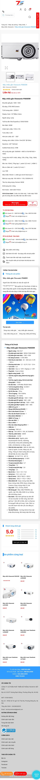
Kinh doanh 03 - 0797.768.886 (14, 228)
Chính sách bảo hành (7, 745)
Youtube (3, 767)
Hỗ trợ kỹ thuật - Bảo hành (11, 236)
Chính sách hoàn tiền (7, 719)
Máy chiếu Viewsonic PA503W (11, 576)
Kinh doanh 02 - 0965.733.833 (14, 221)
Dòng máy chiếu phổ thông (27, 334)
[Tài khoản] (21, 9)
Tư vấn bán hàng (8, 210)
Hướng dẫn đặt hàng (7, 716)
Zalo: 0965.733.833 (30, 221)
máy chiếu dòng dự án (10, 334)
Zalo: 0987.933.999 (30, 213)
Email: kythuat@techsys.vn (19, 242)
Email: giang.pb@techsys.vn (19, 223)
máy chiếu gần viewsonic (25, 330)
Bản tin (3, 758)
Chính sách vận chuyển (8, 742)
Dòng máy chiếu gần (10, 330)
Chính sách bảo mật (7, 739)
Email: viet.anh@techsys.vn (19, 216)
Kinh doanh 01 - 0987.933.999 (14, 213)
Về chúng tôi (5, 726)
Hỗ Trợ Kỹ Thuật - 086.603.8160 (14, 239)
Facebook (4, 764)
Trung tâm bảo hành (7, 722)
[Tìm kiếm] (29, 17)
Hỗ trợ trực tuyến (38, 20)
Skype (7, 216)
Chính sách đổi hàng (7, 748)
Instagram (4, 761)
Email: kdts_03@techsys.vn (19, 231)
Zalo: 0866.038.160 (31, 239)
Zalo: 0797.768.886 (30, 228)
